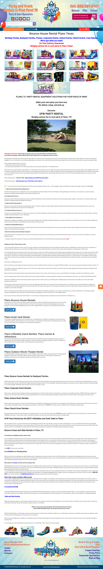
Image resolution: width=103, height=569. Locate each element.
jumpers (16, 462)
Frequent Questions (92, 550)
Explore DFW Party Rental (13, 29)
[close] (101, 566)
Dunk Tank (8, 477)
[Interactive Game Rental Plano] (51, 66)
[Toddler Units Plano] (84, 77)
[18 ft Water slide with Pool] (43, 531)
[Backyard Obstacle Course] (59, 529)
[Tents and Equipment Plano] (51, 77)
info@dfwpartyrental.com (27, 474)
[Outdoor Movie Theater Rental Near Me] (84, 361)
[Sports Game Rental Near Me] (78, 339)
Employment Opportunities (89, 555)
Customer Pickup (30, 29)
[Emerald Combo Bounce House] (27, 531)
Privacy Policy (94, 553)
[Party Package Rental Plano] (84, 66)
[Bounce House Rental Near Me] (77, 306)
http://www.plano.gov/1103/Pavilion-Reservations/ (29, 181)
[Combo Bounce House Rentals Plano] (51, 54)
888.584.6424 (88, 6)
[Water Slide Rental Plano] (84, 54)
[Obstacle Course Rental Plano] (19, 77)
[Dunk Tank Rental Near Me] (78, 323)
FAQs (84, 10)
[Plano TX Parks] (51, 136)
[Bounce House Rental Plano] (19, 54)
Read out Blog (94, 558)
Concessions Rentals (11, 487)
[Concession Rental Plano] (19, 66)
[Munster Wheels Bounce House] (11, 530)
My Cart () (84, 29)
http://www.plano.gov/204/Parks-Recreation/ (36, 177)
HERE (8, 448)
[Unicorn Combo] (92, 530)
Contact (94, 10)
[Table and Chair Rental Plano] (51, 88)
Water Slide (23, 477)
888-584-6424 (16, 542)
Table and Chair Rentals (12, 496)
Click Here (9, 310)
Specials (75, 10)
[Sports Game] (75, 531)
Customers (8, 553)
